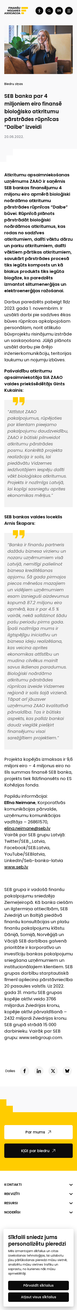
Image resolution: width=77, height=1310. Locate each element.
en (59, 10)
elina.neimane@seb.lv (27, 828)
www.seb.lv (16, 867)
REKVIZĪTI (12, 1193)
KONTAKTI (13, 1184)
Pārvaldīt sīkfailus (38, 1285)
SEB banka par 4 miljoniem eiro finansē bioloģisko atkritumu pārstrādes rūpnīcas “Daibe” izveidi (33, 111)
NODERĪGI (12, 1212)
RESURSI (11, 1203)
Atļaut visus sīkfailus (38, 1297)
